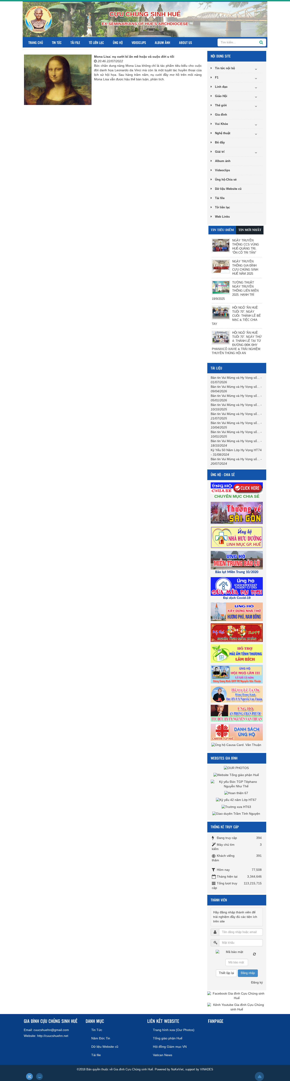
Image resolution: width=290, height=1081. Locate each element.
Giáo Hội (221, 96)
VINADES (206, 1069)
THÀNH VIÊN (219, 899)
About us (185, 42)
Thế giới (221, 105)
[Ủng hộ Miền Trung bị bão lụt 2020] (237, 560)
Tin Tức (57, 42)
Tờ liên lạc (96, 42)
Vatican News (162, 1055)
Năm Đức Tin (100, 1038)
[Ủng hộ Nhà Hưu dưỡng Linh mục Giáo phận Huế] (237, 537)
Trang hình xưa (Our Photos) (173, 1030)
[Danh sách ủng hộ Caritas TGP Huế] (237, 732)
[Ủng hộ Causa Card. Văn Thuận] (236, 745)
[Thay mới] (254, 954)
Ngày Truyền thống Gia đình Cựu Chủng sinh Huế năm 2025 (245, 267)
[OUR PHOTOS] (237, 768)
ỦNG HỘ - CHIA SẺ (223, 474)
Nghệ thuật (222, 133)
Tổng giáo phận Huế (167, 1038)
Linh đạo (221, 86)
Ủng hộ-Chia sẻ (226, 179)
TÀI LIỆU (216, 368)
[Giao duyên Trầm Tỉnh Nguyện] (236, 813)
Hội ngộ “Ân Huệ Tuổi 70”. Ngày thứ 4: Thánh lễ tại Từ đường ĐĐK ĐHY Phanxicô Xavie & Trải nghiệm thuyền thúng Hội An (237, 343)
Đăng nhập (248, 973)
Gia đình (221, 114)
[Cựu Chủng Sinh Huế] (38, 19)
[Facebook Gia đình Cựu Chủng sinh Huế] (236, 996)
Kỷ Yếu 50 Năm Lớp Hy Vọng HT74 (236, 450)
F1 (216, 77)
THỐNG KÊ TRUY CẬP (225, 826)
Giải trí (220, 151)
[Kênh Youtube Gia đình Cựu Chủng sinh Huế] (236, 1007)
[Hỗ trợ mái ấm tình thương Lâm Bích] (237, 653)
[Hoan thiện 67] (236, 793)
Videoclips (139, 42)
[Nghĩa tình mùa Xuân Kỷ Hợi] (237, 632)
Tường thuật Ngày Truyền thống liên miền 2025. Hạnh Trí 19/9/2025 (235, 290)
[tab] (222, 230)
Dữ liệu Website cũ (228, 188)
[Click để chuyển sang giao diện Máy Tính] (39, 1076)
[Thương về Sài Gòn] (237, 512)
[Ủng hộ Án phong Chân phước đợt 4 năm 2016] (237, 713)
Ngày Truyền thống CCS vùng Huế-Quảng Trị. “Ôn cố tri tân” (245, 246)
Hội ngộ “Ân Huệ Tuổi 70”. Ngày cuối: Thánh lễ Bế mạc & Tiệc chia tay (236, 316)
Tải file (75, 42)
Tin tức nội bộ (225, 68)
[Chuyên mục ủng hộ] (237, 488)
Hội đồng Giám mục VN (170, 1046)
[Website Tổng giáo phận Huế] (236, 774)
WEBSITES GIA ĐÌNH (224, 758)
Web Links (222, 216)
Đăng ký (257, 982)
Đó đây (220, 142)
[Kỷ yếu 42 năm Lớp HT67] (237, 800)
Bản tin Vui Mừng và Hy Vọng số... (235, 377)
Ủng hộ (118, 42)
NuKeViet (177, 1069)
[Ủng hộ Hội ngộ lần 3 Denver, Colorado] (237, 674)
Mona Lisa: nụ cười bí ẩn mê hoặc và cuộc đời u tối (134, 56)
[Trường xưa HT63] (237, 806)
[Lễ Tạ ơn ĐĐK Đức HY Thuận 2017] (237, 694)
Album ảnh (162, 42)
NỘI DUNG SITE (221, 56)
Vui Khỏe (221, 124)
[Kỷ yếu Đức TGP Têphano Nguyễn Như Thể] (237, 784)
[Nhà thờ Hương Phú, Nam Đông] (237, 611)
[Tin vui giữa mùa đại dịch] (237, 586)
